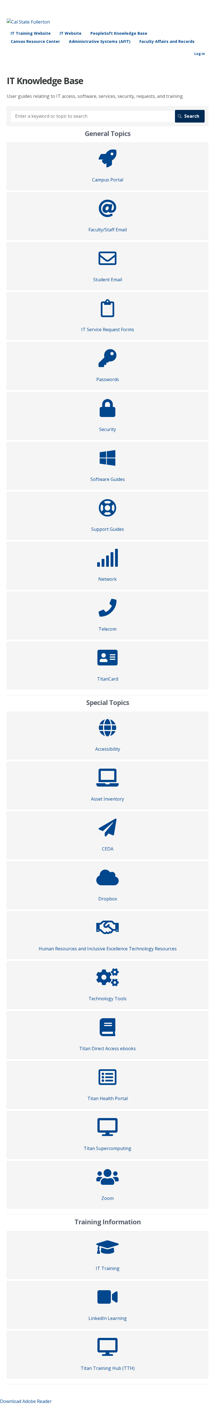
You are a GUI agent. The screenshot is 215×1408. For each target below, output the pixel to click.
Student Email (107, 279)
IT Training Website (31, 33)
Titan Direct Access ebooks (107, 1048)
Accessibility (107, 749)
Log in (199, 53)
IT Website (70, 33)
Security (107, 429)
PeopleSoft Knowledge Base (118, 33)
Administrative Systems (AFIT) (99, 41)
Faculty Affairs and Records (167, 41)
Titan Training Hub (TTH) (108, 1368)
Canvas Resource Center (35, 41)
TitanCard (107, 679)
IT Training (108, 1268)
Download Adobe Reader (26, 1401)
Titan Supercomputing (107, 1148)
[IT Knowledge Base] (28, 22)
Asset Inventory (107, 799)
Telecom (107, 629)
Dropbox (107, 899)
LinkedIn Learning (107, 1318)
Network (107, 579)
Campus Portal (107, 180)
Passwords (107, 379)
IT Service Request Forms (107, 329)
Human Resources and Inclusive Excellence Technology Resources (108, 949)
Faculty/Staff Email (107, 230)
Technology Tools (107, 998)
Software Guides (107, 479)
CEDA (107, 849)
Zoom (107, 1198)
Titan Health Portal (107, 1098)
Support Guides (107, 529)
